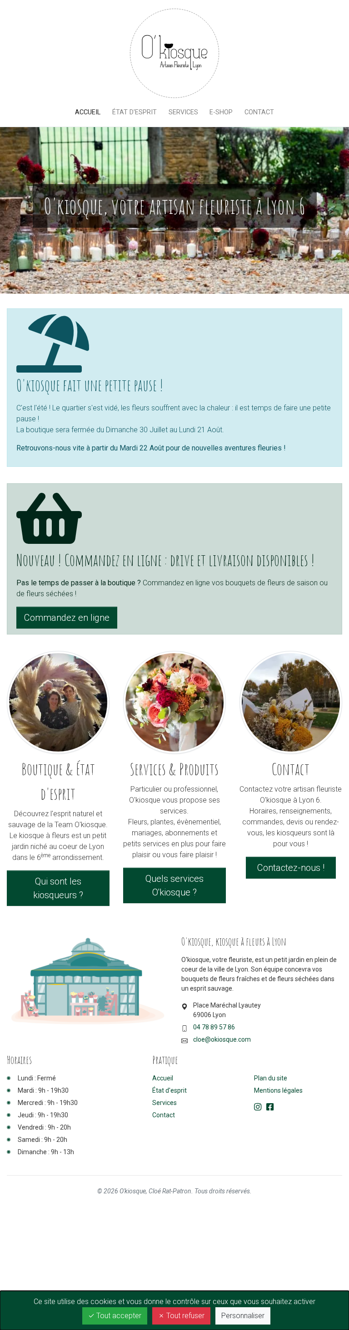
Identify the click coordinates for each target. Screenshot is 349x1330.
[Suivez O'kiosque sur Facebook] (270, 1107)
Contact (259, 112)
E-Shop (221, 112)
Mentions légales (278, 1090)
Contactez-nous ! (290, 867)
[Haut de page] (316, 1308)
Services (183, 112)
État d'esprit (134, 112)
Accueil (90, 112)
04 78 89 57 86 (214, 1027)
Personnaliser (242, 1315)
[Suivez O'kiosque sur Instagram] (257, 1107)
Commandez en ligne (67, 617)
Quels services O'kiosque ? (174, 885)
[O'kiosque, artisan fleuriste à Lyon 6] (174, 53)
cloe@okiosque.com (222, 1039)
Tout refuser (184, 1315)
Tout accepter (118, 1315)
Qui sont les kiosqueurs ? (58, 888)
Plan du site (270, 1078)
